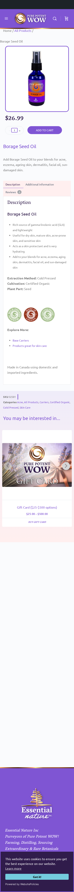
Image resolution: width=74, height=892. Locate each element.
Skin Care (25, 407)
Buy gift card (37, 522)
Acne (20, 402)
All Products (22, 30)
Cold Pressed (11, 407)
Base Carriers (21, 340)
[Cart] (66, 18)
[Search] (55, 18)
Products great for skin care (30, 345)
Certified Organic (60, 402)
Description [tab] (13, 184)
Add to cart (44, 130)
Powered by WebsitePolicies (22, 884)
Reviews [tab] (13, 192)
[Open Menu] (6, 18)
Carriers (44, 402)
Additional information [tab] (39, 184)
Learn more (13, 868)
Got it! (37, 877)
